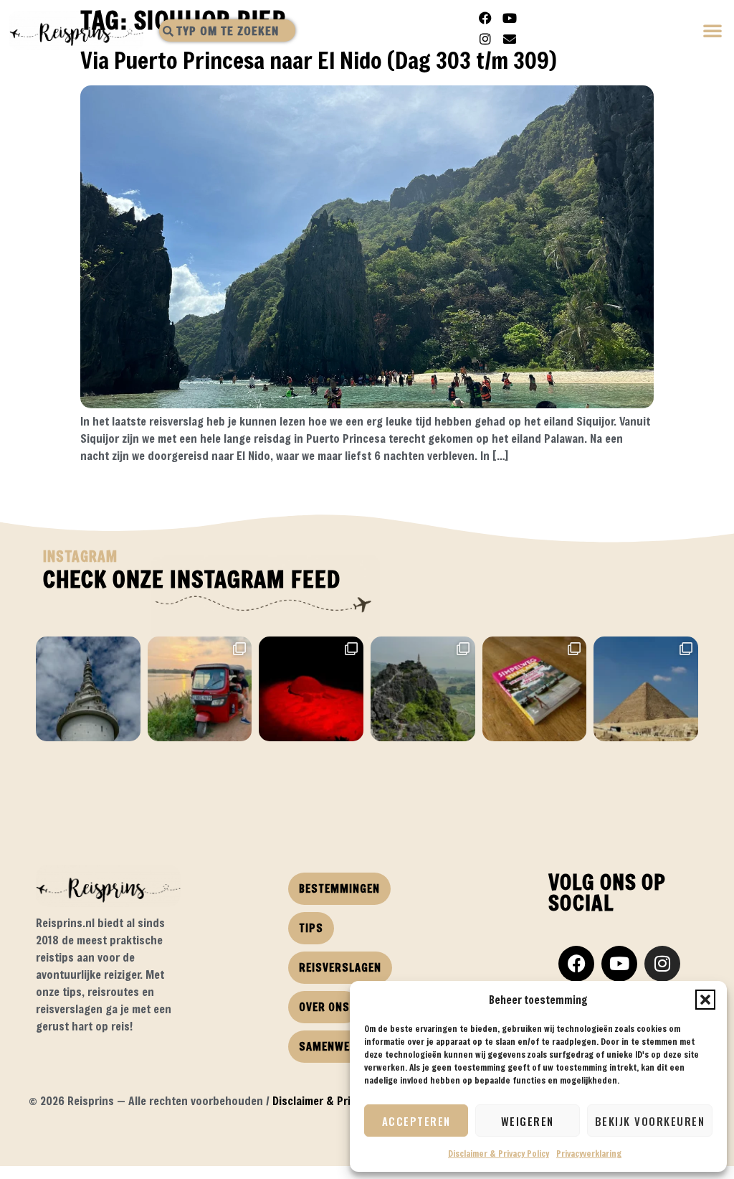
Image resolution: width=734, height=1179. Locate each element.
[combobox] (227, 30)
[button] (705, 999)
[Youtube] (509, 17)
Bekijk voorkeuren (650, 1121)
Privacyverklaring (588, 1153)
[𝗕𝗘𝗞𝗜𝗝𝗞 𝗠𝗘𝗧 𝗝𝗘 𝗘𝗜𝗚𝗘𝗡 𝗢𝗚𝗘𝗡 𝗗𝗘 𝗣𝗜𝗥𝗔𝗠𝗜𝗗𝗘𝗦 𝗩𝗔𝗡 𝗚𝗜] (646, 689)
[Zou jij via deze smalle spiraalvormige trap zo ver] (88, 689)
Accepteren (416, 1121)
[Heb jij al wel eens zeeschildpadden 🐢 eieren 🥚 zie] (311, 689)
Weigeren (527, 1121)
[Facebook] (485, 17)
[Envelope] (509, 38)
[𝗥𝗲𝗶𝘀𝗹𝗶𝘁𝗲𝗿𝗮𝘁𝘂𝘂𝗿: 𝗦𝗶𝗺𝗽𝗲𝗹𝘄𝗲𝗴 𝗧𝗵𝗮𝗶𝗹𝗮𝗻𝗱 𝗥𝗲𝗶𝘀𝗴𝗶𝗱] (534, 689)
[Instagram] (485, 38)
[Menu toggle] (713, 32)
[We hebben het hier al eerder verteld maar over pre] (200, 689)
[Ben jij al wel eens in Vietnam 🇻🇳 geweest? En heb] (423, 689)
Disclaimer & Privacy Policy (498, 1153)
